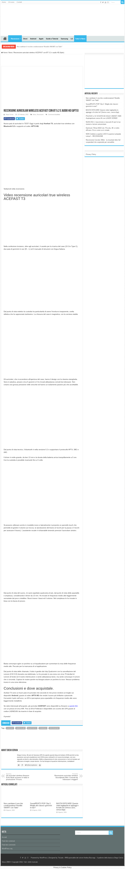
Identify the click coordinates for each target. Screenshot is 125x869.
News (10, 52)
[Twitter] (103, 2)
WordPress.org (7, 848)
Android (33, 39)
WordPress (43, 858)
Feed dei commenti (8, 845)
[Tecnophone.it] (14, 19)
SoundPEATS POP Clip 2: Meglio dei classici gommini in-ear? (41, 805)
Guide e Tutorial (52, 39)
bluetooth (32, 728)
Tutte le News (80, 39)
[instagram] (108, 2)
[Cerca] (122, 2)
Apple (41, 39)
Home (4, 2)
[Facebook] (100, 2)
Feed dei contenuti (8, 841)
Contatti (19, 2)
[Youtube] (105, 2)
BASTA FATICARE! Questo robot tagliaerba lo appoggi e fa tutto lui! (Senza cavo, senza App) (67, 806)
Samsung (64, 39)
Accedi (4, 837)
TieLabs (61, 858)
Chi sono (11, 2)
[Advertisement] (104, 71)
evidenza (43, 728)
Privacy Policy (91, 154)
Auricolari (21, 728)
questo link (73, 706)
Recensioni (15, 39)
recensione (54, 728)
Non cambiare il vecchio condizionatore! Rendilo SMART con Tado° (39, 46)
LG (72, 39)
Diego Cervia (9, 114)
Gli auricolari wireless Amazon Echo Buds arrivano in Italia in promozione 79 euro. (17, 776)
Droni (25, 39)
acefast (10, 728)
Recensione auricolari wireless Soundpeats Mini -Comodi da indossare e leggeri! (66, 776)
